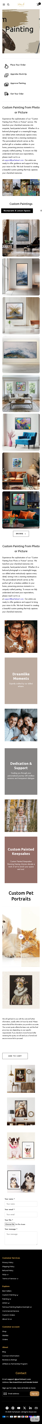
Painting (5, 1299)
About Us (6, 1319)
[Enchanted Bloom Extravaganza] (21, 432)
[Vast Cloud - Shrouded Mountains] (21, 354)
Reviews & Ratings (9, 1360)
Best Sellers (6, 1291)
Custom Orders (8, 1315)
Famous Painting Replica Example (16, 1307)
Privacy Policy (7, 1262)
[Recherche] (8, 4)
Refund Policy (7, 1270)
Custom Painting (9, 1295)
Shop (4, 1331)
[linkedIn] (30, 1408)
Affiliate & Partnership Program (15, 1364)
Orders (5, 1339)
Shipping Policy (8, 1266)
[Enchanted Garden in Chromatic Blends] (21, 471)
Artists (4, 1303)
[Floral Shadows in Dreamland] (21, 393)
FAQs (4, 1275)
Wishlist (5, 1335)
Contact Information (10, 1356)
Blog (4, 1352)
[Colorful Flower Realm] (21, 510)
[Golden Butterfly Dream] (21, 315)
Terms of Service (9, 1279)
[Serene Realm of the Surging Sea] (21, 276)
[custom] (7, 1408)
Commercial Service (10, 1311)
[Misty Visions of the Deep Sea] (21, 238)
